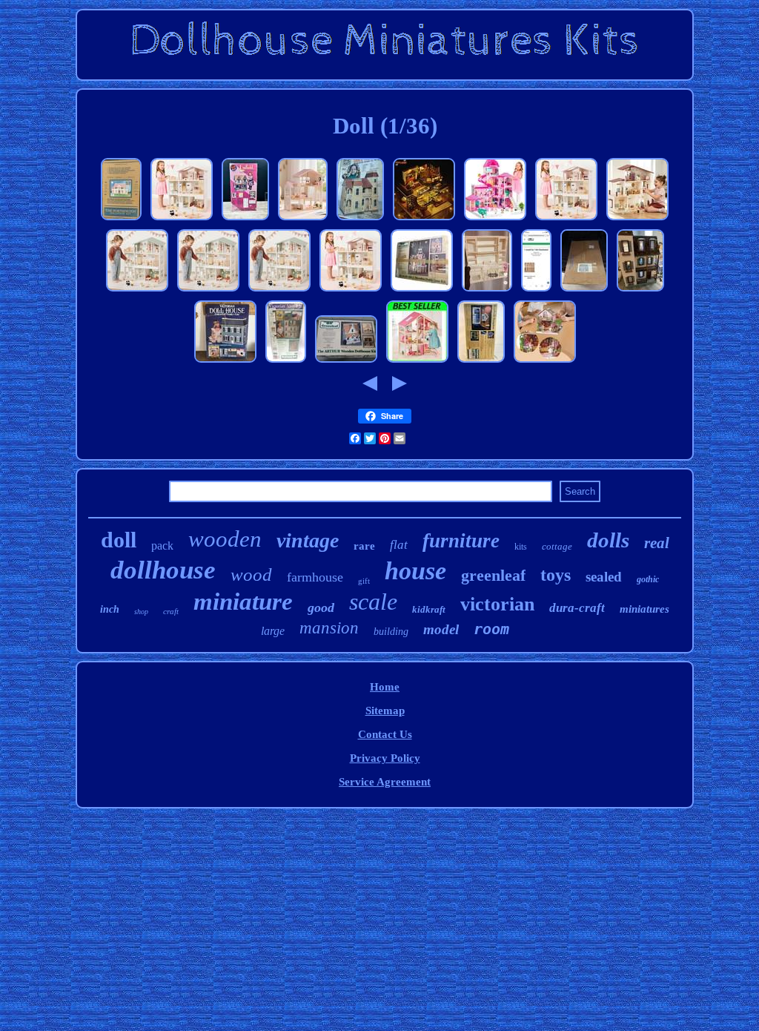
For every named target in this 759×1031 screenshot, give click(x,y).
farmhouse (315, 577)
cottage (557, 546)
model (441, 629)
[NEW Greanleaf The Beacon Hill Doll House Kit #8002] (422, 291)
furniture (461, 541)
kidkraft (428, 609)
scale (373, 601)
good (321, 607)
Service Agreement (385, 782)
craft (171, 611)
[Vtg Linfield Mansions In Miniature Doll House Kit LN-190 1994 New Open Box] (245, 219)
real (656, 543)
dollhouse (163, 570)
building (391, 631)
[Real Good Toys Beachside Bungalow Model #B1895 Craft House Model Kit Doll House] (481, 362)
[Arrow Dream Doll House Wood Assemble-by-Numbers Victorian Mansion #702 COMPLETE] (360, 219)
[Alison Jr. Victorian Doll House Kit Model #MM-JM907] (640, 291)
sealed (604, 576)
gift (364, 580)
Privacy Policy (385, 758)
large (273, 631)
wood (251, 574)
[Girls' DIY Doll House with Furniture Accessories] (417, 362)
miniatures (644, 609)
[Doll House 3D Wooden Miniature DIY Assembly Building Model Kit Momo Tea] (424, 219)
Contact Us (385, 734)
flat (399, 545)
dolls (608, 540)
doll (118, 539)
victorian (497, 604)
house (415, 570)
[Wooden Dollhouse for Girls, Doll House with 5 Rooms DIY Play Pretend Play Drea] (637, 219)
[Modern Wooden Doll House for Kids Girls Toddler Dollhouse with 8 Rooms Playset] (137, 291)
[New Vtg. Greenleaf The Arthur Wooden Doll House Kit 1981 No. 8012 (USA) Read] (346, 362)
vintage (307, 540)
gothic (648, 579)
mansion (329, 628)
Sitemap (385, 711)
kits (520, 546)
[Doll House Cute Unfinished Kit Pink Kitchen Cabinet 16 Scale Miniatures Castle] (487, 291)
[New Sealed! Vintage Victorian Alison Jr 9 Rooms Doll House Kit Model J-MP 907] (285, 362)
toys (555, 574)
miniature (243, 601)
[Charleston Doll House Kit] (536, 291)
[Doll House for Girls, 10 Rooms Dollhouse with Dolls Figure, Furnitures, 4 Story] (495, 219)
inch (109, 609)
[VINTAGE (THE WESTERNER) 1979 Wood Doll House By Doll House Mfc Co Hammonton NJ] (584, 291)
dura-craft (577, 608)
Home (385, 687)
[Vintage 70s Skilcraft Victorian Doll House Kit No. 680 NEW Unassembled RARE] (225, 362)
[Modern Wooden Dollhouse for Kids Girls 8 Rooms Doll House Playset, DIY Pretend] (182, 219)
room (491, 629)
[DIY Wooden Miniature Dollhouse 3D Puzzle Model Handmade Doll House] (545, 362)
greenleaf (493, 575)
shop (141, 611)
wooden (225, 539)
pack (162, 545)
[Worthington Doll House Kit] (121, 219)
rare (364, 546)
